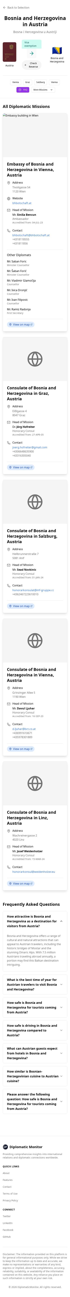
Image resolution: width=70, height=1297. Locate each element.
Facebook (8, 1229)
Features (8, 1180)
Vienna (15, 82)
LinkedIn (8, 1223)
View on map (21, 324)
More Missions (40, 89)
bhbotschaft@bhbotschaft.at (31, 235)
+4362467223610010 (25, 594)
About (6, 1173)
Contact (7, 1186)
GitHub (7, 1236)
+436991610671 (22, 733)
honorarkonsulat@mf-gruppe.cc (33, 590)
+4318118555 (20, 239)
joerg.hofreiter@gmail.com (29, 447)
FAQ (25, 89)
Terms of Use (10, 1193)
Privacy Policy (10, 1200)
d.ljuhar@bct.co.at (24, 729)
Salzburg (40, 82)
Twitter (7, 1216)
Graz (27, 82)
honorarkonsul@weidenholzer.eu (33, 872)
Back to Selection (18, 7)
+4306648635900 (23, 451)
